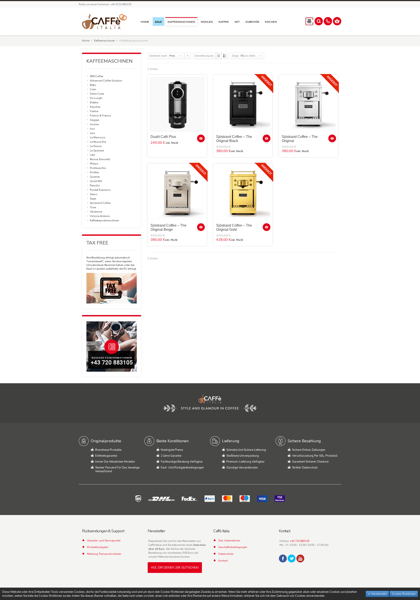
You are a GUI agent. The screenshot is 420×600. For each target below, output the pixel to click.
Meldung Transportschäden (104, 554)
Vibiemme (96, 211)
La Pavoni (96, 146)
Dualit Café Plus (163, 137)
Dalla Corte (97, 93)
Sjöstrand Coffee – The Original (300, 139)
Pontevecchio (98, 168)
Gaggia (94, 120)
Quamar (95, 177)
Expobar (95, 107)
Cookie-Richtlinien (403, 594)
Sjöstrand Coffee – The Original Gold (234, 227)
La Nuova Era (98, 142)
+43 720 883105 (300, 541)
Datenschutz (226, 554)
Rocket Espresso (100, 190)
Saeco (93, 194)
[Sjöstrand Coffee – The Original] (308, 104)
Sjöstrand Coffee (100, 203)
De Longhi (96, 98)
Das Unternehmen (229, 540)
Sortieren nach (158, 55)
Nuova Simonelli (100, 159)
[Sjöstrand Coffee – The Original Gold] (242, 193)
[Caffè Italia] (104, 21)
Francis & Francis (100, 115)
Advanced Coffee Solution (106, 80)
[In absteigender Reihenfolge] (188, 56)
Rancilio (95, 185)
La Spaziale (97, 150)
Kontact (223, 560)
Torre (93, 207)
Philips (94, 163)
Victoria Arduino (100, 216)
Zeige (235, 55)
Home (85, 40)
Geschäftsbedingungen (232, 547)
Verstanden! (379, 594)
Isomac (94, 124)
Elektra (94, 102)
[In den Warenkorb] (201, 138)
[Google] (300, 558)
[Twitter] (292, 558)
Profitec (94, 172)
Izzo (92, 128)
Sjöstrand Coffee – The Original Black (234, 139)
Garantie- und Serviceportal (104, 540)
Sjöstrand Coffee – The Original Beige (168, 227)
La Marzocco (97, 137)
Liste (225, 56)
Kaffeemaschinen (104, 40)
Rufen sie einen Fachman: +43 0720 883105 (105, 4)
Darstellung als (204, 55)
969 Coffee (96, 76)
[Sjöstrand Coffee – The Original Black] (242, 104)
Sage (93, 198)
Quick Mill (96, 181)
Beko (93, 85)
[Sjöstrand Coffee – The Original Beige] (177, 193)
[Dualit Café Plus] (177, 104)
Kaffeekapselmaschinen (104, 220)
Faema (94, 111)
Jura (92, 133)
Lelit (92, 155)
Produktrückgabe (97, 547)
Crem (93, 89)
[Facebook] (283, 558)
